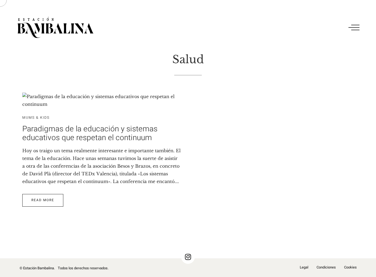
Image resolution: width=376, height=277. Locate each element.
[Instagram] (188, 257)
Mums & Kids (36, 117)
